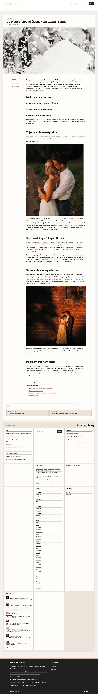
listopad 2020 (38, 569)
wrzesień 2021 (38, 548)
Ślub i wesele (13, 9)
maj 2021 (37, 555)
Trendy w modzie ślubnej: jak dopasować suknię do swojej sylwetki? (23, 679)
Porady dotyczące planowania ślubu (73, 433)
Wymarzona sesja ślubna (36, 391)
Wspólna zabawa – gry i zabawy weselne (14, 456)
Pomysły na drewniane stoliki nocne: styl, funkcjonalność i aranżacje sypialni (25, 671)
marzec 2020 (38, 576)
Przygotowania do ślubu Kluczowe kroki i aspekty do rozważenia (18, 433)
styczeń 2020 (38, 581)
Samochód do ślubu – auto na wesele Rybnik (75, 442)
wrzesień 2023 (38, 517)
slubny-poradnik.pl (15, 691)
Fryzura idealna (9, 444)
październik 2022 (39, 532)
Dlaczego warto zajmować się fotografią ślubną (42, 393)
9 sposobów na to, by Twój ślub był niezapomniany (64, 412)
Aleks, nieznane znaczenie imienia (12, 453)
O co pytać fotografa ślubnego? (42, 479)
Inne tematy (5, 9)
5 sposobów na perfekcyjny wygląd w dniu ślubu (18, 598)
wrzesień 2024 (38, 501)
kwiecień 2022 (38, 536)
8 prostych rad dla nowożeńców (12, 436)
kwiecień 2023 (38, 527)
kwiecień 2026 (38, 492)
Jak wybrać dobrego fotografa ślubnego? (40, 388)
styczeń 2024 (38, 510)
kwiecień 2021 (38, 557)
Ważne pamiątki (33, 395)
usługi (8, 406)
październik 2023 (39, 515)
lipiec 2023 (38, 522)
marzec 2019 (38, 588)
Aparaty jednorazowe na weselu (15, 636)
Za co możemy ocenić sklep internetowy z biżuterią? (16, 459)
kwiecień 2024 (38, 506)
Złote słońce (8, 450)
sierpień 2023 (38, 520)
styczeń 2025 (38, 496)
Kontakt (86, 691)
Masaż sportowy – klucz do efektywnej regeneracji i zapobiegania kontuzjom (25, 673)
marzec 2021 (38, 560)
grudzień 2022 (38, 529)
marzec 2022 (38, 538)
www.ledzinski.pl (45, 242)
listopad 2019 (38, 585)
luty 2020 (37, 578)
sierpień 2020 (38, 571)
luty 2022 (37, 541)
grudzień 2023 (38, 513)
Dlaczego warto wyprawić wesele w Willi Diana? (15, 447)
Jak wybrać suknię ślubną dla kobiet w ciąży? (75, 436)
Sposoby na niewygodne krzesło (72, 439)
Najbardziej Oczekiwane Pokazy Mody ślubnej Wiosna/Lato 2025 (23, 685)
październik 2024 (39, 499)
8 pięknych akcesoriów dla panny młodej (74, 445)
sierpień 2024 (38, 503)
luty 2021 (37, 562)
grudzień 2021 (38, 546)
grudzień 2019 (38, 583)
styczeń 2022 (38, 543)
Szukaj (91, 3)
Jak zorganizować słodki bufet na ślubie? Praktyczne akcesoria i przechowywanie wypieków (28, 682)
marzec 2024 (38, 508)
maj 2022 (37, 534)
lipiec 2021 (38, 553)
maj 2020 (37, 574)
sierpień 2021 (38, 550)
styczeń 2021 (38, 564)
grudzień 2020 (38, 567)
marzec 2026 (38, 494)
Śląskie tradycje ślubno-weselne (16, 412)
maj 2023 (37, 525)
